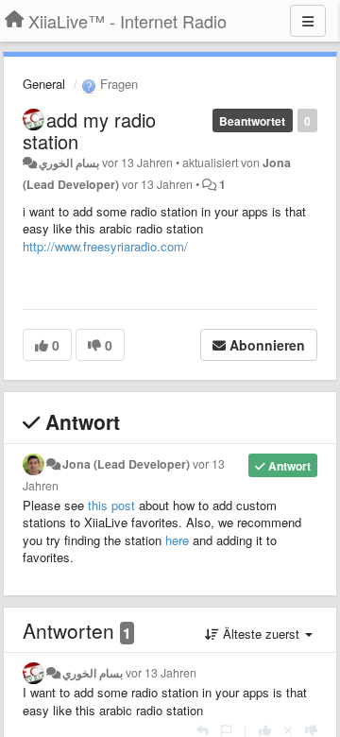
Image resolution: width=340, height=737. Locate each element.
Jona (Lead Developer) (126, 463)
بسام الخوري (70, 162)
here (177, 540)
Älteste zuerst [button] (261, 634)
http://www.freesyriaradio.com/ (105, 246)
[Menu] (308, 21)
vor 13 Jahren (161, 672)
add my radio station (89, 130)
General (44, 84)
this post (111, 505)
